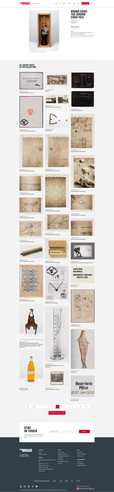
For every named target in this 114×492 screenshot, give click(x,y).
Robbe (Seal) (73, 372)
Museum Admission (43, 454)
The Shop (60, 463)
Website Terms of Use (41, 490)
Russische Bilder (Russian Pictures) (26, 300)
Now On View (80, 461)
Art (60, 3)
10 (73, 406)
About (69, 3)
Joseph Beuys (74, 20)
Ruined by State (74, 286)
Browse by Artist (80, 456)
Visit (56, 3)
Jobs (61, 481)
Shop (74, 3)
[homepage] (24, 3)
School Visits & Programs (63, 461)
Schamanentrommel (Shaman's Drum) (27, 131)
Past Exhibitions (80, 463)
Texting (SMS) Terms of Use (56, 490)
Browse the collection (57, 412)
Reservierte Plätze (75, 400)
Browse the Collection (81, 454)
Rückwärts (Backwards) (76, 325)
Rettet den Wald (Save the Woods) (52, 389)
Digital (54, 481)
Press (66, 481)
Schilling (47, 91)
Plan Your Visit (61, 452)
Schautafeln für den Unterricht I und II (53, 107)
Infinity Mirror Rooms (62, 454)
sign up (84, 431)
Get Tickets (85, 3)
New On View (80, 452)
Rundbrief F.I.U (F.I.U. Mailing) (51, 303)
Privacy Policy (63, 490)
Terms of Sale (48, 490)
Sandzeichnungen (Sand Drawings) (78, 151)
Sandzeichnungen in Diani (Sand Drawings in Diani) (81, 262)
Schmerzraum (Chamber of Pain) (26, 92)
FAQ (72, 481)
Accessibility (60, 457)
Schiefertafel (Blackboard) (76, 110)
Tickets (41, 450)
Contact (78, 481)
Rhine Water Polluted (23, 389)
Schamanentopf (48, 130)
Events (64, 3)
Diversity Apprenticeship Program (41, 481)
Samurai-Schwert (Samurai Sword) (26, 261)
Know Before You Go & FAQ (63, 456)
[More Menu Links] (91, 3)
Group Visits (60, 459)
